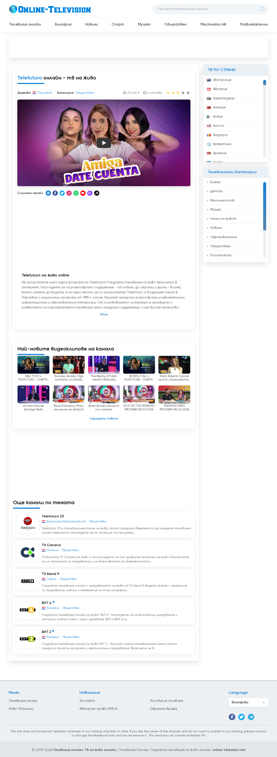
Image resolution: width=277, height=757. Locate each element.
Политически (221, 255)
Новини (91, 24)
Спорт (118, 24)
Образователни (223, 237)
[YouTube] (82, 193)
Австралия (222, 80)
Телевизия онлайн (25, 24)
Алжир (218, 116)
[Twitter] (62, 193)
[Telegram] (251, 717)
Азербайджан (223, 98)
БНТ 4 (47, 603)
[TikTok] (96, 193)
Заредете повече (104, 418)
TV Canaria (51, 545)
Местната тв (213, 24)
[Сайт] (48, 193)
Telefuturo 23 (53, 516)
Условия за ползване (166, 700)
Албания (219, 107)
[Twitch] (89, 193)
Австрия (220, 89)
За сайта (87, 700)
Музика (144, 24)
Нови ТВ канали (21, 708)
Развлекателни (254, 24)
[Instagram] (69, 193)
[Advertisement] (138, 46)
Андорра (220, 135)
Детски (216, 191)
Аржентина (222, 144)
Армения (219, 153)
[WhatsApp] (76, 193)
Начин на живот (223, 218)
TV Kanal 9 (50, 574)
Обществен (175, 24)
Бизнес (215, 182)
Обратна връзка (163, 708)
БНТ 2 (46, 632)
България (63, 24)
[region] (235, 119)
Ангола (218, 125)
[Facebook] (55, 193)
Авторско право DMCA (98, 708)
